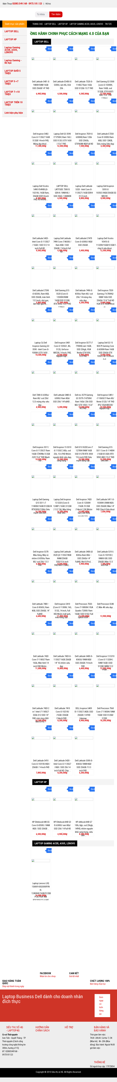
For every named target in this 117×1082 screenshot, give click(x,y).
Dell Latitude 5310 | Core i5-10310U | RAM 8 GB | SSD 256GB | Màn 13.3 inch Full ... (105, 558)
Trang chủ (37, 24)
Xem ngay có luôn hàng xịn (101, 1005)
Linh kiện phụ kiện (14, 112)
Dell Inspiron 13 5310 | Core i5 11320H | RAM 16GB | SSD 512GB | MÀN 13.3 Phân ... (105, 663)
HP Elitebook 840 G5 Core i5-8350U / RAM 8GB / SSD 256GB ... (41, 825)
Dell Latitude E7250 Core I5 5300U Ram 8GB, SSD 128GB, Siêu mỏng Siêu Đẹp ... (105, 140)
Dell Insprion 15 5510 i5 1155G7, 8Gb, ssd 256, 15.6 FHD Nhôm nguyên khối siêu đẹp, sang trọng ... (62, 454)
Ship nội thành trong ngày (13, 986)
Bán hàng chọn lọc (98, 984)
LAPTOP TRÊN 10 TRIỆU (13, 103)
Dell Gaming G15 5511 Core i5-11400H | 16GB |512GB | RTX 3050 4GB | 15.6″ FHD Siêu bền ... (105, 454)
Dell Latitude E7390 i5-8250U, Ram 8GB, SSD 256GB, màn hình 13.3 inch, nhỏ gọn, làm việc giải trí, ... (41, 297)
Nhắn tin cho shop (48, 976)
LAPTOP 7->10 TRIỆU (12, 93)
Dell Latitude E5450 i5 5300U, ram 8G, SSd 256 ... (62, 84)
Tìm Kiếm (55, 14)
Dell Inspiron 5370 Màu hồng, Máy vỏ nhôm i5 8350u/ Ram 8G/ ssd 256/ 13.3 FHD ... (41, 558)
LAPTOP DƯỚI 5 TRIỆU (13, 72)
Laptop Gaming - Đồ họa (13, 61)
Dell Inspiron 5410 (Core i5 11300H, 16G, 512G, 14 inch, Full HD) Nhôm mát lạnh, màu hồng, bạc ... (62, 611)
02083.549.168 (19, 3)
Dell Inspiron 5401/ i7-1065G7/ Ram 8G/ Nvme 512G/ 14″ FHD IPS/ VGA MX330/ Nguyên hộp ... (105, 402)
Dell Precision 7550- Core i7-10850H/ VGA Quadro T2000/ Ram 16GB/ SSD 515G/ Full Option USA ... (84, 611)
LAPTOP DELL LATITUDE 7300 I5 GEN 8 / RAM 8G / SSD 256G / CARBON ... (62, 193)
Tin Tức (108, 24)
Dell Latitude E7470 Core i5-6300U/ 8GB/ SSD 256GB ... (84, 241)
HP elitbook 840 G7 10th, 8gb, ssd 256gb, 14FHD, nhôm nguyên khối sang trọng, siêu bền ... (84, 829)
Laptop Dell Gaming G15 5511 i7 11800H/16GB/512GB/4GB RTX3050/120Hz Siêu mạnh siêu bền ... (43, 506)
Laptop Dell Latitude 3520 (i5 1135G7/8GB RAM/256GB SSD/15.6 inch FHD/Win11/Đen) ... (62, 558)
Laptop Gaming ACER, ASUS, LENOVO (86, 24)
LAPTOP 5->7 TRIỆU (11, 82)
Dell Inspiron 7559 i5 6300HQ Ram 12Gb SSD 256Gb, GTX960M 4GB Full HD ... (84, 140)
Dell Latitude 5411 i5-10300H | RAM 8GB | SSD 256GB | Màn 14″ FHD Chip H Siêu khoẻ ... (105, 506)
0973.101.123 (35, 3)
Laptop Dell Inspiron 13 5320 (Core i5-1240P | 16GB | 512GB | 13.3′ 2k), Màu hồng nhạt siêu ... (62, 506)
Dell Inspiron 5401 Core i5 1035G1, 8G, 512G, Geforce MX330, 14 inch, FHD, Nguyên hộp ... (62, 349)
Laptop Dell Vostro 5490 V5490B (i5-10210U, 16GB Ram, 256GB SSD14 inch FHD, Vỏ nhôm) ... (40, 193)
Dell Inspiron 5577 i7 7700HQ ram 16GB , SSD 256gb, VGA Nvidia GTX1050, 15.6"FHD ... (84, 349)
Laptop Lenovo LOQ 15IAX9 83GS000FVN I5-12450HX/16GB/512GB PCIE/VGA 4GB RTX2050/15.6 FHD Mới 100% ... (41, 893)
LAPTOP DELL (50, 24)
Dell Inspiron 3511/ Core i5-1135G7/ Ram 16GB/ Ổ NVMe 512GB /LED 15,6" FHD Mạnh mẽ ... (41, 454)
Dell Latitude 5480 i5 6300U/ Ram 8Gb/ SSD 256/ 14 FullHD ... (62, 398)
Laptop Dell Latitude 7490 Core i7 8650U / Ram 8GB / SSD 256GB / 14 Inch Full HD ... (62, 245)
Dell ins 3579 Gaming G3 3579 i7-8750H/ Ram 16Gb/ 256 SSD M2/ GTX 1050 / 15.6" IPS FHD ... (84, 402)
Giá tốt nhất (74, 976)
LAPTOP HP (63, 24)
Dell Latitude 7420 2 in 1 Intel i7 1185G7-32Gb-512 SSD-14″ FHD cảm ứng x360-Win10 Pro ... (40, 715)
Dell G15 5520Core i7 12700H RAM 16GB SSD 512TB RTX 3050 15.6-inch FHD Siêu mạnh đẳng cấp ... (84, 454)
